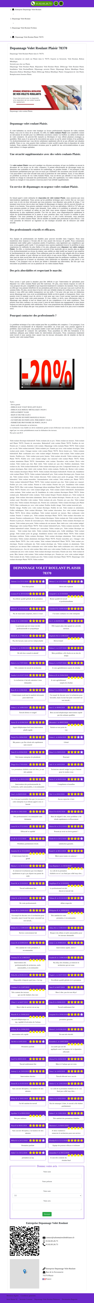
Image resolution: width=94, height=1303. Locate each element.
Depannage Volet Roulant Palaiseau (47, 1299)
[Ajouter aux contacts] (56, 3)
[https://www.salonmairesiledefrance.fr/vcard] (24, 1241)
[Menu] (61, 3)
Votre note (47, 1191)
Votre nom (47, 1172)
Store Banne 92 (12, 1299)
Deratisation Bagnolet (69, 1299)
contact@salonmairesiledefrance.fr (60, 1237)
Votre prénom (47, 1181)
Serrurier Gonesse (26, 1299)
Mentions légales (13, 1296)
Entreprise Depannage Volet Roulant (60, 1269)
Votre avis (47, 1201)
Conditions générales (28, 1296)
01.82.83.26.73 (43, 3)
